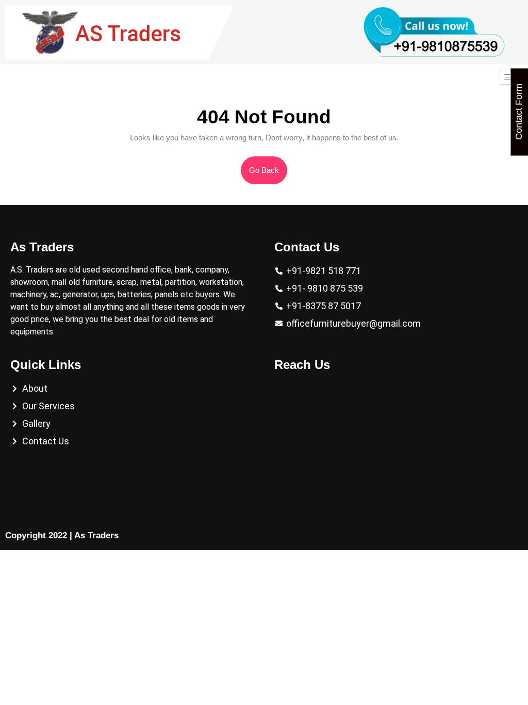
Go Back (268, 165)
